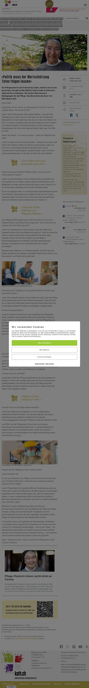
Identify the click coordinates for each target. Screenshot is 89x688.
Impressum (50, 364)
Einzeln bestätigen (44, 357)
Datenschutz (39, 364)
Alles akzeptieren (44, 343)
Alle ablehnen (44, 350)
